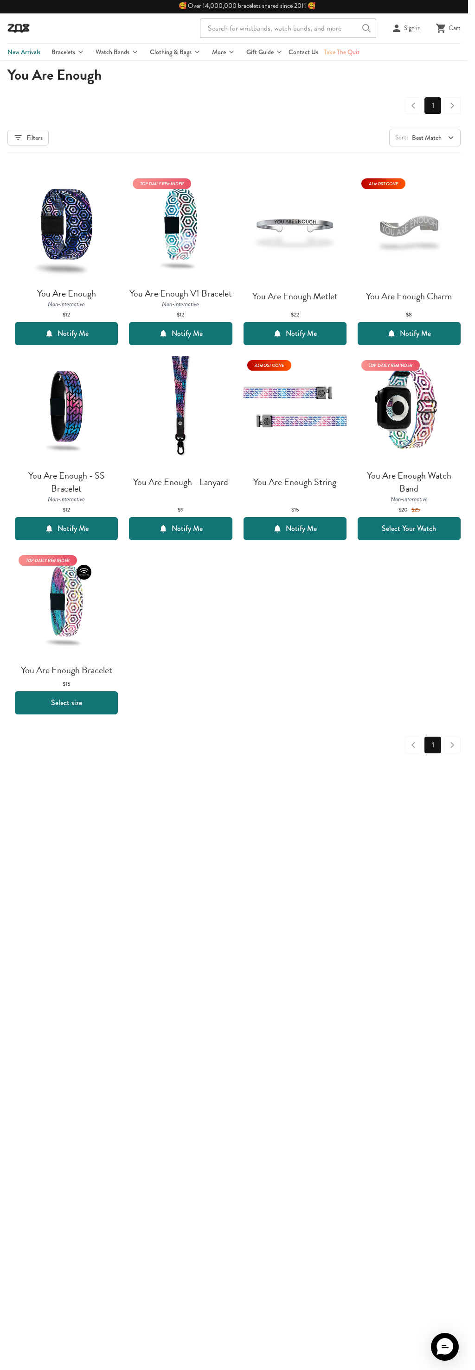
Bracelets (63, 52)
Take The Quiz (341, 52)
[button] (445, 1347)
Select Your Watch (409, 528)
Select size (66, 702)
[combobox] (288, 28)
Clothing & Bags (171, 52)
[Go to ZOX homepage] (18, 28)
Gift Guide (260, 52)
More (219, 52)
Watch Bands (112, 52)
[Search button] (366, 28)
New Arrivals (23, 52)
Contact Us (303, 52)
